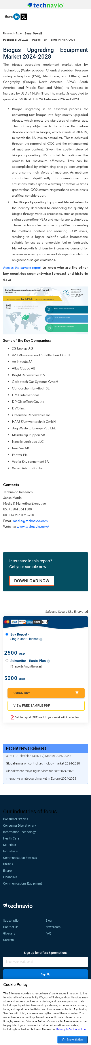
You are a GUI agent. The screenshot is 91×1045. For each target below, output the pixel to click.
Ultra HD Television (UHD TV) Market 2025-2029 (38, 756)
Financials (10, 877)
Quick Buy (21, 693)
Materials (9, 845)
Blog (50, 920)
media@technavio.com (30, 521)
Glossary (9, 933)
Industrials (10, 851)
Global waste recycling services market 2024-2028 (40, 771)
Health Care (11, 838)
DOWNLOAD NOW (31, 580)
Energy (8, 870)
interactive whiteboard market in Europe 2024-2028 (41, 778)
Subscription (11, 920)
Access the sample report (22, 267)
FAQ (50, 933)
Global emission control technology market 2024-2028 (43, 763)
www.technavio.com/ (33, 526)
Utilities (8, 864)
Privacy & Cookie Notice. (71, 1029)
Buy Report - (24, 636)
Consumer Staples (15, 819)
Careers (8, 940)
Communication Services (20, 857)
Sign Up (45, 974)
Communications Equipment (22, 883)
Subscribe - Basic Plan (28, 661)
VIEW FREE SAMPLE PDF (31, 705)
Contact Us (10, 927)
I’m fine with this (72, 1039)
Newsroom (54, 927)
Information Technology (19, 832)
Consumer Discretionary (19, 825)
